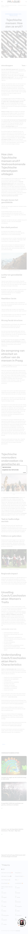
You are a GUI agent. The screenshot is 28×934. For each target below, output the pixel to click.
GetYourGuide (14, 470)
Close (24, 472)
